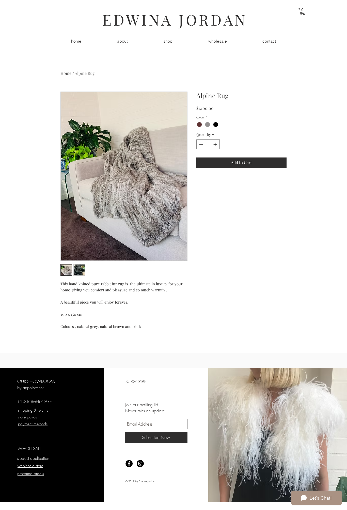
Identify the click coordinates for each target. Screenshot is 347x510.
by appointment (30, 387)
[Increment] (215, 144)
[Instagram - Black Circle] (140, 463)
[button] (302, 11)
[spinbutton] (208, 144)
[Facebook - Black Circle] (129, 463)
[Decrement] (200, 144)
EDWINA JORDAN (174, 19)
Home (65, 73)
